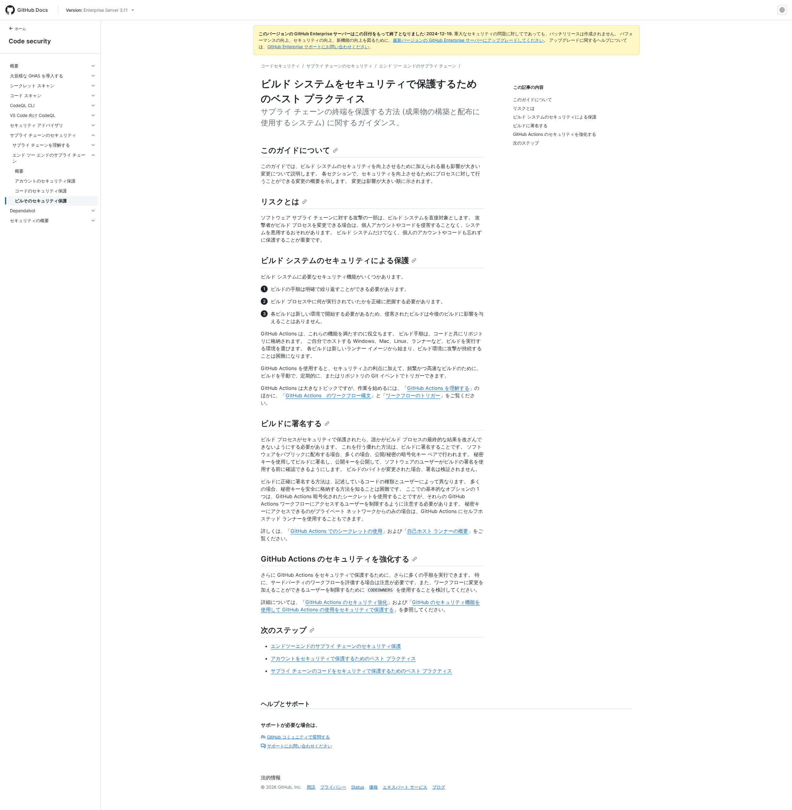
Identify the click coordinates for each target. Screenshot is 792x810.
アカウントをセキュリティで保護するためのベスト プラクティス (343, 658)
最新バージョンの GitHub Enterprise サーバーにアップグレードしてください (468, 40)
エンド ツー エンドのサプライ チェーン (417, 65)
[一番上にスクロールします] (778, 796)
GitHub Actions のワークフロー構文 (328, 395)
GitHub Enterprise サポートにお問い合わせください (318, 46)
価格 (373, 787)
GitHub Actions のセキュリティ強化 (346, 602)
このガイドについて (295, 150)
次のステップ (284, 630)
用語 (311, 787)
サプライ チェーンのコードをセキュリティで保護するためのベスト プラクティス (361, 671)
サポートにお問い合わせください (299, 745)
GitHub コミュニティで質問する (298, 736)
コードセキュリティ (280, 65)
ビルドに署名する (291, 423)
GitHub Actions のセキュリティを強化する (335, 558)
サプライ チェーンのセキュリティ (339, 65)
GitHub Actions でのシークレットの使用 (336, 531)
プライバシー (333, 787)
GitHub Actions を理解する (438, 388)
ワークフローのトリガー (413, 395)
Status (357, 787)
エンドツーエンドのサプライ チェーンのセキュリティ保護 (336, 646)
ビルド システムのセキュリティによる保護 (335, 260)
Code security (30, 41)
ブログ (438, 787)
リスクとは (280, 201)
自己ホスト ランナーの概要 (437, 531)
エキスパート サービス (405, 787)
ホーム (20, 28)
